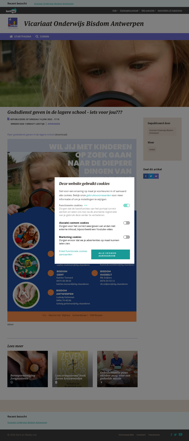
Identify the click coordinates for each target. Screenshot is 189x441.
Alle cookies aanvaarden (108, 254)
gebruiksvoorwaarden (98, 195)
